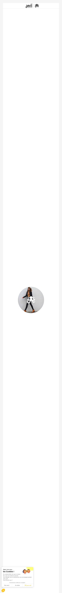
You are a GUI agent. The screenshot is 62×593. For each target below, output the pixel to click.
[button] (3, 590)
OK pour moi (28, 585)
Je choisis (17, 585)
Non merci (6, 585)
